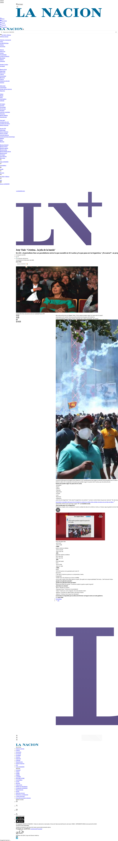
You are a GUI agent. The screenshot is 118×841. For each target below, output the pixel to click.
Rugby (1, 95)
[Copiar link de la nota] (17, 320)
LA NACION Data (4, 43)
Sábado (2, 138)
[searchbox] (58, 32)
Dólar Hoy (2, 51)
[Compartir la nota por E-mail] (20, 322)
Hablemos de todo (5, 81)
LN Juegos (2, 104)
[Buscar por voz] (116, 32)
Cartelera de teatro (5, 123)
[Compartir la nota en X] (18, 322)
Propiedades (3, 54)
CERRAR (2, 0)
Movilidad (2, 58)
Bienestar (2, 77)
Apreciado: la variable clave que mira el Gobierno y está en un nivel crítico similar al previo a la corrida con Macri (85, 502)
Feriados (2, 110)
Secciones (4, 21)
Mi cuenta (4, 27)
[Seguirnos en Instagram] (17, 810)
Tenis (1, 97)
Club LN (4, 25)
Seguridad (2, 71)
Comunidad (3, 76)
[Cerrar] (23, 29)
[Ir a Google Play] (20, 819)
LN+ (23, 191)
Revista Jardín (3, 153)
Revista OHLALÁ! (4, 145)
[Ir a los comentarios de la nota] (18, 315)
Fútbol (1, 94)
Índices (2, 59)
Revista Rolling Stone (5, 151)
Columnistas (3, 87)
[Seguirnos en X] (17, 806)
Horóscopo (3, 109)
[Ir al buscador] (17, 6)
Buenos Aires (3, 69)
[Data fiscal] (17, 838)
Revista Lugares (4, 148)
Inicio (3, 19)
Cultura (2, 74)
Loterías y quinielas (5, 112)
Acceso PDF (3, 128)
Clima (1, 41)
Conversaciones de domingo (7, 137)
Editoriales (2, 86)
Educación (2, 73)
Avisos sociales (4, 133)
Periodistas (59, 599)
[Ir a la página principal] (59, 17)
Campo (2, 53)
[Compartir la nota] (17, 318)
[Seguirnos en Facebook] (17, 801)
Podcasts (2, 114)
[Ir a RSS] (17, 814)
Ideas (1, 140)
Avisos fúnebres (4, 132)
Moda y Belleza (4, 115)
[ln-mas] (59, 247)
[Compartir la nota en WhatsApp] (18, 318)
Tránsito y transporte (5, 40)
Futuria (2, 50)
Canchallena (3, 99)
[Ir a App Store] (20, 822)
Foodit (3, 23)
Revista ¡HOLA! (3, 146)
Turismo (2, 105)
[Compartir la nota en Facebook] (17, 322)
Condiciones (33, 829)
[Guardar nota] (17, 315)
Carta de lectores (4, 135)
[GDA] (20, 834)
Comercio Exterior (4, 56)
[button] (59, 106)
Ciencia (2, 79)
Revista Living (3, 150)
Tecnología (3, 107)
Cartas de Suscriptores (6, 89)
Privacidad (39, 829)
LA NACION (19, 191)
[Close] (17, 736)
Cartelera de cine (4, 122)
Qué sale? (2, 120)
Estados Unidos (4, 64)
